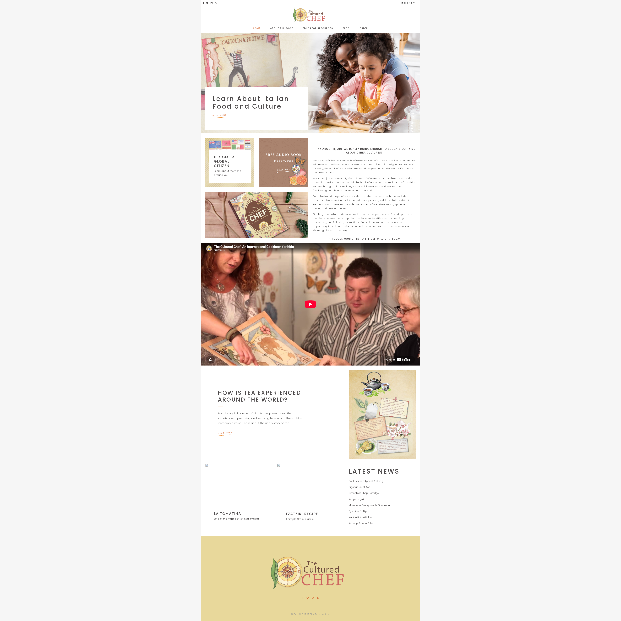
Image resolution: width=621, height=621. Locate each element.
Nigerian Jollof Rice (359, 487)
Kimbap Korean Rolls (361, 523)
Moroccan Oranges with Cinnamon (369, 505)
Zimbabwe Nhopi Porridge (364, 493)
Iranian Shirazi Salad (360, 517)
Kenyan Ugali (356, 499)
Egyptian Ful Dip (358, 511)
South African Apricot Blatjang (366, 481)
